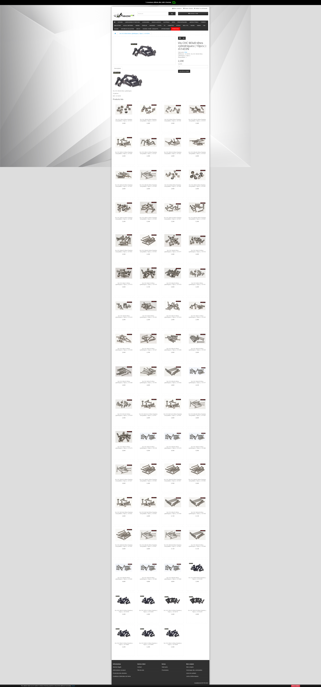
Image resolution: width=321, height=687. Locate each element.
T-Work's (203, 22)
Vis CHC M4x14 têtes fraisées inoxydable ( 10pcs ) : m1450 (148, 218)
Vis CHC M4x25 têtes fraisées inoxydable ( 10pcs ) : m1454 (123, 251)
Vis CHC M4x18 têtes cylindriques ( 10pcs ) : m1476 (172, 283)
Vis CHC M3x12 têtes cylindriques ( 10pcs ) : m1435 (197, 316)
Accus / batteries (128, 25)
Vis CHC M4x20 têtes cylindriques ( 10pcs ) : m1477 (197, 381)
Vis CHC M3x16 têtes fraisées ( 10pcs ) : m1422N (197, 611)
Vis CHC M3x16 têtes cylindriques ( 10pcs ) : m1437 (148, 349)
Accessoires (145, 22)
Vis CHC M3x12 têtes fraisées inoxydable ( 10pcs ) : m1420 (123, 152)
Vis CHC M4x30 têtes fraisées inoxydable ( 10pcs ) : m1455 (148, 251)
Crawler (144, 25)
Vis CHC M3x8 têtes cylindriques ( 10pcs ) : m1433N (134, 33)
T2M (204, 25)
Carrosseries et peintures (132, 22)
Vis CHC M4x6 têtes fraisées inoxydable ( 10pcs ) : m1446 (172, 185)
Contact (139, 667)
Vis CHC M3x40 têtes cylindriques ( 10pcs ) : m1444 (197, 512)
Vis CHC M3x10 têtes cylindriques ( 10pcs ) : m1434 (172, 316)
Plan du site (140, 670)
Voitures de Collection (127, 28)
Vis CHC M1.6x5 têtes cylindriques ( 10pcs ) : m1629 (123, 414)
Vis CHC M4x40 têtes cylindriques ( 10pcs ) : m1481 (123, 578)
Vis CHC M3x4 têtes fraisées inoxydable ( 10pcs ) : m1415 (124, 120)
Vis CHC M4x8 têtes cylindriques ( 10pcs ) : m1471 (172, 251)
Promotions (175, 28)
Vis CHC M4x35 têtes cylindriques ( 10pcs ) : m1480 (197, 447)
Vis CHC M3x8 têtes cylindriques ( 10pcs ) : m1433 (148, 316)
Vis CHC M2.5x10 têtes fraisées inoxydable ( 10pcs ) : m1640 (173, 414)
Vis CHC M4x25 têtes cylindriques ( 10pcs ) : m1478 (148, 447)
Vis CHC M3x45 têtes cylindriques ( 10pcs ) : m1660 (197, 545)
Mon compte (190, 667)
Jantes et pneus (193, 22)
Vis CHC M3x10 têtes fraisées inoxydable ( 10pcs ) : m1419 (197, 120)
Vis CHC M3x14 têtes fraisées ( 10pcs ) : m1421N (173, 611)
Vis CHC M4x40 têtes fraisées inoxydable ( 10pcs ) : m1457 (172, 480)
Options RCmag (165, 28)
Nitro (173, 22)
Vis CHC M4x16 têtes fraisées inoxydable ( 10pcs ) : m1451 (172, 218)
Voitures (120, 22)
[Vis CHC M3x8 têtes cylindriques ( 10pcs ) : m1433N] (144, 51)
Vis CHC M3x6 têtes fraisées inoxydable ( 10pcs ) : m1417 (148, 120)
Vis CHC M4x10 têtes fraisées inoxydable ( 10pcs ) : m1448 (123, 218)
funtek (159, 25)
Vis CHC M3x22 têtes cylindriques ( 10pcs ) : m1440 (123, 381)
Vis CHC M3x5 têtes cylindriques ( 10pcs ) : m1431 (197, 283)
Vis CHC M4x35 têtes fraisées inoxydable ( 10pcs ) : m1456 (148, 480)
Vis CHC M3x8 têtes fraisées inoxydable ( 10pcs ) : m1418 (172, 120)
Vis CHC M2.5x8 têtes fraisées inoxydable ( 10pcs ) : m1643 (148, 512)
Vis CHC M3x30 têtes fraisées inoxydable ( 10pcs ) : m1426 (148, 185)
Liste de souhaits (191, 673)
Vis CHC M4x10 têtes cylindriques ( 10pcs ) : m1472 (197, 251)
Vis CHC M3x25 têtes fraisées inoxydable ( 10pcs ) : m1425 (123, 185)
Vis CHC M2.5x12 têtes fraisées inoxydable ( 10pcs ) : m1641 (148, 414)
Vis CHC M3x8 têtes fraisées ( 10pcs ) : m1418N (197, 578)
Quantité (180, 64)
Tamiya (199, 25)
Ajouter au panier (184, 71)
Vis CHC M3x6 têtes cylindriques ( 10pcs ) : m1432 (123, 316)
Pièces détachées (182, 22)
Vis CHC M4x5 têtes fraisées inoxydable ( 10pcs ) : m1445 (197, 185)
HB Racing (152, 25)
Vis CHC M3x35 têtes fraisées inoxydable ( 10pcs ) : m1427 (123, 480)
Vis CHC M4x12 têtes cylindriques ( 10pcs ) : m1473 (123, 283)
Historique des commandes (194, 670)
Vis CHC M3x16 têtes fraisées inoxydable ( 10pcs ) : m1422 (172, 152)
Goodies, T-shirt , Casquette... (151, 28)
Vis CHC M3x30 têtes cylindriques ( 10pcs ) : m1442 (172, 381)
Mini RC (138, 28)
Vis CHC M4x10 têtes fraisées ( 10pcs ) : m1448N (124, 643)
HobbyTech (171, 25)
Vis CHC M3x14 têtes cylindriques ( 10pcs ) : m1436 (123, 349)
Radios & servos (156, 22)
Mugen (192, 25)
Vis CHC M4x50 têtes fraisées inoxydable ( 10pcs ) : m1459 (123, 545)
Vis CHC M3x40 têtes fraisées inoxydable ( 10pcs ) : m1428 (197, 414)
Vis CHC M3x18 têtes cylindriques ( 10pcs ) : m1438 (172, 349)
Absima (138, 25)
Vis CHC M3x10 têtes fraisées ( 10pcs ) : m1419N (124, 611)
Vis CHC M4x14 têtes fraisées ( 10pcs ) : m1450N (173, 643)
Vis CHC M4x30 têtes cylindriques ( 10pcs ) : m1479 (172, 447)
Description (117, 68)
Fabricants (165, 667)
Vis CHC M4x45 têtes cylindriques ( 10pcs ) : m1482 (148, 578)
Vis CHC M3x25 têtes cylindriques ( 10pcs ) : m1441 (148, 381)
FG (164, 25)
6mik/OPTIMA (117, 25)
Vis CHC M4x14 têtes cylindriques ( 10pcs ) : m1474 (148, 283)
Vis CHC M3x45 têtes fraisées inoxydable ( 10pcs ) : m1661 (148, 545)
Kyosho (178, 25)
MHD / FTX (185, 25)
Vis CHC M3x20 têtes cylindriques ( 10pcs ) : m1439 (197, 349)
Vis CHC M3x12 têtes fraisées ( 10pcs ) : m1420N (148, 611)
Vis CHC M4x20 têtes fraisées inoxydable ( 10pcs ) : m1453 (197, 218)
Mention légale (117, 667)
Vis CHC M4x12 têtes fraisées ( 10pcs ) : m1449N (148, 643)
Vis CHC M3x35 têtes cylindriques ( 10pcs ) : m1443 (172, 512)
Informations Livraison (119, 670)
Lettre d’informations (192, 676)
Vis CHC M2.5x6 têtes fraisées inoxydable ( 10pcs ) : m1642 (124, 512)
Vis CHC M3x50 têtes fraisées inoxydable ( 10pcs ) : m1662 (172, 545)
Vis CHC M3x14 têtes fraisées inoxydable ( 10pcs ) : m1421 (148, 152)
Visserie (116, 28)
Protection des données (120, 673)
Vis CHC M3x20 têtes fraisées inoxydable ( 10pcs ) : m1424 (197, 152)
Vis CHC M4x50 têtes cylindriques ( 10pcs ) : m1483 (172, 578)
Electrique (166, 22)
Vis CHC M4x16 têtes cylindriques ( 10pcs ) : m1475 (123, 447)
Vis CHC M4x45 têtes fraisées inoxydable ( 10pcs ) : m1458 (197, 480)
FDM (185, 52)
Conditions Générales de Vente (122, 676)
